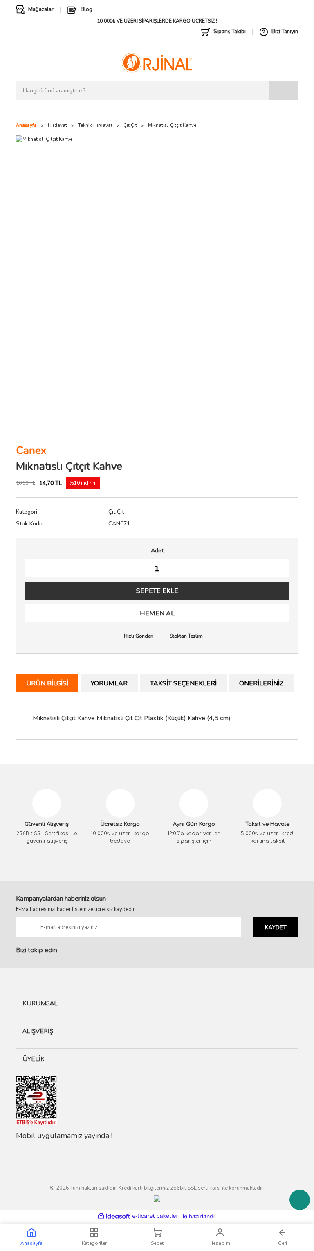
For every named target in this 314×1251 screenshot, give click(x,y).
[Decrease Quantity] (35, 568)
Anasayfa (31, 1243)
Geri (282, 1243)
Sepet (157, 1243)
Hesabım (219, 1243)
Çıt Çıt (116, 512)
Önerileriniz (261, 683)
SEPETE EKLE (157, 590)
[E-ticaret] (156, 1216)
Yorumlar (109, 683)
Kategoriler (94, 1243)
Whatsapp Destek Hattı (299, 1200)
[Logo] (157, 62)
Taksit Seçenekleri (183, 683)
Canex (31, 450)
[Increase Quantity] (279, 568)
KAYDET (276, 927)
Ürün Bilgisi (47, 683)
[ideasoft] (114, 1216)
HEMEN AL (157, 613)
